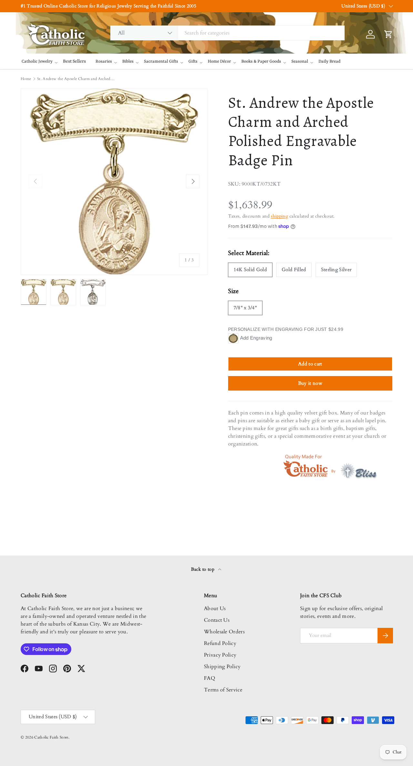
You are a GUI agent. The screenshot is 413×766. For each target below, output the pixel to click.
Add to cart (310, 364)
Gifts (192, 61)
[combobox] (227, 33)
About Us (215, 608)
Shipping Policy (222, 666)
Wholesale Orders (224, 631)
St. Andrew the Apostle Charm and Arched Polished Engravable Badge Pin (76, 79)
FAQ (209, 678)
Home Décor (219, 61)
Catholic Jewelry (37, 61)
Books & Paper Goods (261, 61)
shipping (279, 216)
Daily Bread (329, 61)
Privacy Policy (220, 655)
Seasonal (299, 61)
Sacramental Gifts (161, 61)
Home (26, 79)
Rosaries (104, 61)
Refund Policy (220, 643)
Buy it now (310, 383)
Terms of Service (223, 689)
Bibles (128, 61)
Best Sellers (74, 61)
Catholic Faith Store (51, 737)
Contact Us (216, 620)
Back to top (203, 569)
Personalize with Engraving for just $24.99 (285, 329)
